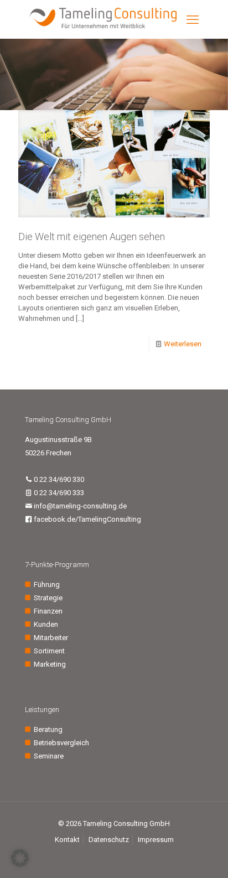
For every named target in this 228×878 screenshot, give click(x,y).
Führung (47, 584)
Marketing (50, 664)
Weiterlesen (182, 344)
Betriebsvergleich (61, 743)
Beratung (48, 729)
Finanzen (48, 611)
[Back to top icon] (205, 855)
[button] (20, 858)
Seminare (49, 756)
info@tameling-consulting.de (79, 506)
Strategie (48, 598)
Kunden (46, 624)
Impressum (156, 839)
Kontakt (67, 839)
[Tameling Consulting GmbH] (103, 26)
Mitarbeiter (51, 637)
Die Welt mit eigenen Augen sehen (91, 236)
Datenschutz (109, 839)
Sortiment (49, 651)
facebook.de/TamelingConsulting (86, 519)
